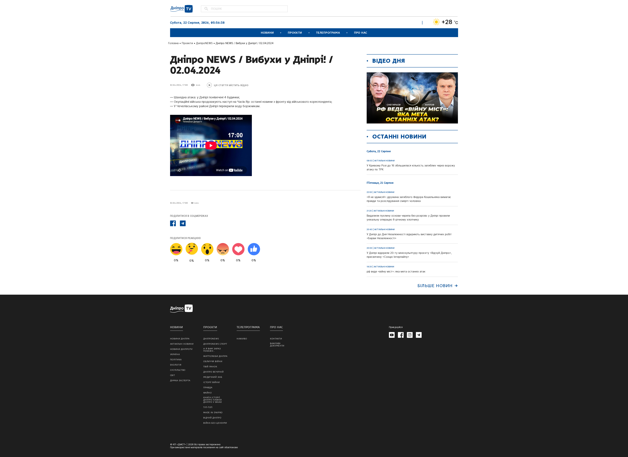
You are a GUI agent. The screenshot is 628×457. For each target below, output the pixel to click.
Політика (176, 360)
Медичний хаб (212, 377)
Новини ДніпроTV (181, 349)
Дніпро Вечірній (213, 372)
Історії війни (211, 382)
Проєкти (295, 32)
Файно (207, 393)
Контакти (276, 339)
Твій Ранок (210, 367)
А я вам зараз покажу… (212, 350)
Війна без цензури (215, 423)
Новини (267, 32)
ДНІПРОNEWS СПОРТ (215, 344)
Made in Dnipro (213, 412)
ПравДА (207, 387)
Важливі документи (277, 344)
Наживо (242, 339)
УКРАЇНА (175, 354)
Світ (172, 375)
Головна (173, 43)
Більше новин (435, 285)
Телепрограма (328, 32)
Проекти (187, 43)
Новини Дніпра (180, 339)
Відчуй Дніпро (212, 418)
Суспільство (178, 370)
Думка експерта (180, 380)
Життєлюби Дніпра (215, 356)
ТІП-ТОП (207, 407)
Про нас (360, 32)
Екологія (176, 365)
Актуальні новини (182, 344)
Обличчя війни (212, 361)
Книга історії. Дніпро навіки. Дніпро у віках (212, 399)
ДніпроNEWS (204, 43)
